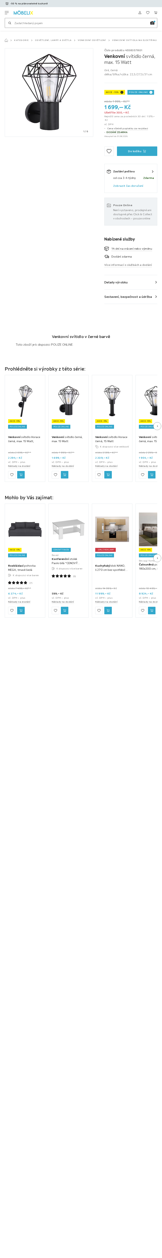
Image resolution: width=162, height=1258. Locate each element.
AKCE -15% (112, 92)
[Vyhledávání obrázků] (152, 23)
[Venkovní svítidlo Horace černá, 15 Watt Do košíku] (108, 474)
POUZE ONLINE (138, 92)
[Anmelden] (140, 12)
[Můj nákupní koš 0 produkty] (156, 12)
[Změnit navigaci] (6, 12)
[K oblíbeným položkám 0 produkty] (148, 12)
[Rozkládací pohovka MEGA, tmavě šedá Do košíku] (21, 610)
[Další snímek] (157, 426)
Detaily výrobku (116, 282)
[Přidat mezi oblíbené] (109, 151)
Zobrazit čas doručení (128, 186)
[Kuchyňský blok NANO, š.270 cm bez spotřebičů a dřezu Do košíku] (108, 610)
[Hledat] (9, 23)
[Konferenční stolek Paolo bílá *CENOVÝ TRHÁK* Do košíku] (64, 610)
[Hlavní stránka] (6, 40)
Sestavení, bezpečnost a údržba (128, 297)
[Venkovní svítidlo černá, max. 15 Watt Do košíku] (64, 474)
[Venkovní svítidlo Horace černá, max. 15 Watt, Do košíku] (21, 474)
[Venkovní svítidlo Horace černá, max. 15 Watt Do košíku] (151, 474)
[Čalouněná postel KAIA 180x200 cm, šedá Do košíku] (151, 610)
